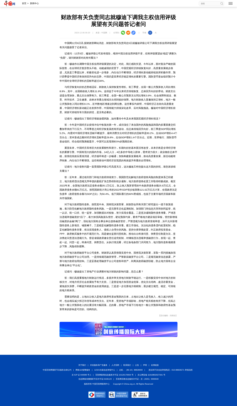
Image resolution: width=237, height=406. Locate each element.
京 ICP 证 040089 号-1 (81, 375)
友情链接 (155, 365)
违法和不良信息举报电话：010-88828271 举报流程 (171, 370)
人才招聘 (115, 365)
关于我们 (82, 365)
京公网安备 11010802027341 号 (151, 375)
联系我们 (127, 365)
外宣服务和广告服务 (98, 365)
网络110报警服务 (83, 370)
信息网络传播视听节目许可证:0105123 (95, 379)
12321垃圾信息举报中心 (104, 370)
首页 (24, 3)
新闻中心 (34, 3)
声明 (145, 365)
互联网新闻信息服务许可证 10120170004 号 (114, 375)
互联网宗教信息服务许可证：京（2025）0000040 (137, 379)
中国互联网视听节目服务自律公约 (57, 370)
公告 (137, 365)
